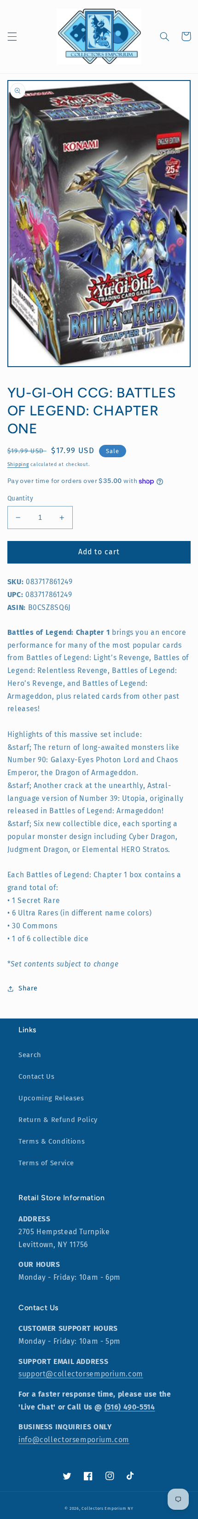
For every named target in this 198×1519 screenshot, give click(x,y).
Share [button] (28, 988)
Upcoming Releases (51, 1098)
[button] (12, 36)
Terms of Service (46, 1163)
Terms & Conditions (51, 1141)
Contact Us (36, 1076)
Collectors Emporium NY (107, 1508)
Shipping (18, 464)
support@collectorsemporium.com (80, 1373)
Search (29, 1055)
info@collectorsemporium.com (73, 1439)
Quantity (20, 498)
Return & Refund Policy (58, 1120)
